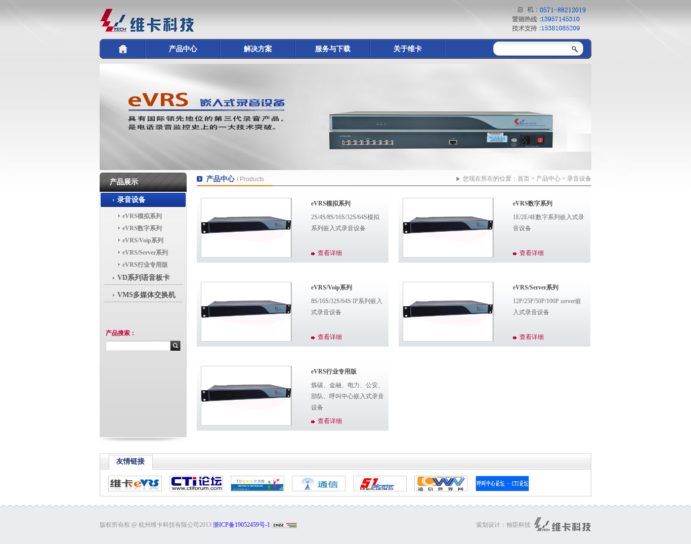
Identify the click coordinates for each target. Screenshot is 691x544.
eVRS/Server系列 (145, 252)
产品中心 (183, 49)
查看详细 (330, 253)
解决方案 (258, 49)
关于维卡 (408, 49)
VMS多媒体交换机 (146, 295)
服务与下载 (333, 49)
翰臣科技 (518, 524)
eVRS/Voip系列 (142, 240)
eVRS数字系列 (142, 228)
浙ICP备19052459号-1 (241, 524)
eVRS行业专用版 (145, 264)
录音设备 (131, 199)
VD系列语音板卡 (143, 277)
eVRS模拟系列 (142, 216)
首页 (523, 178)
